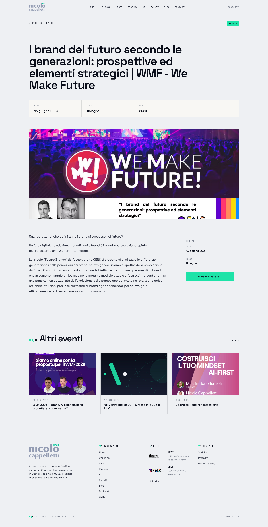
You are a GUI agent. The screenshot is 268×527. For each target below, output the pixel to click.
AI (144, 7)
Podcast (180, 7)
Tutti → (234, 340)
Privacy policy (206, 463)
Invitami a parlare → (209, 276)
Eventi (155, 7)
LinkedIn (154, 481)
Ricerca (133, 7)
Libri (119, 7)
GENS (102, 496)
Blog (167, 7)
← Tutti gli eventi (42, 23)
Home (91, 7)
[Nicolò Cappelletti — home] (37, 7)
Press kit (203, 458)
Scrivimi (202, 452)
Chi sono (104, 7)
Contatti (233, 7)
